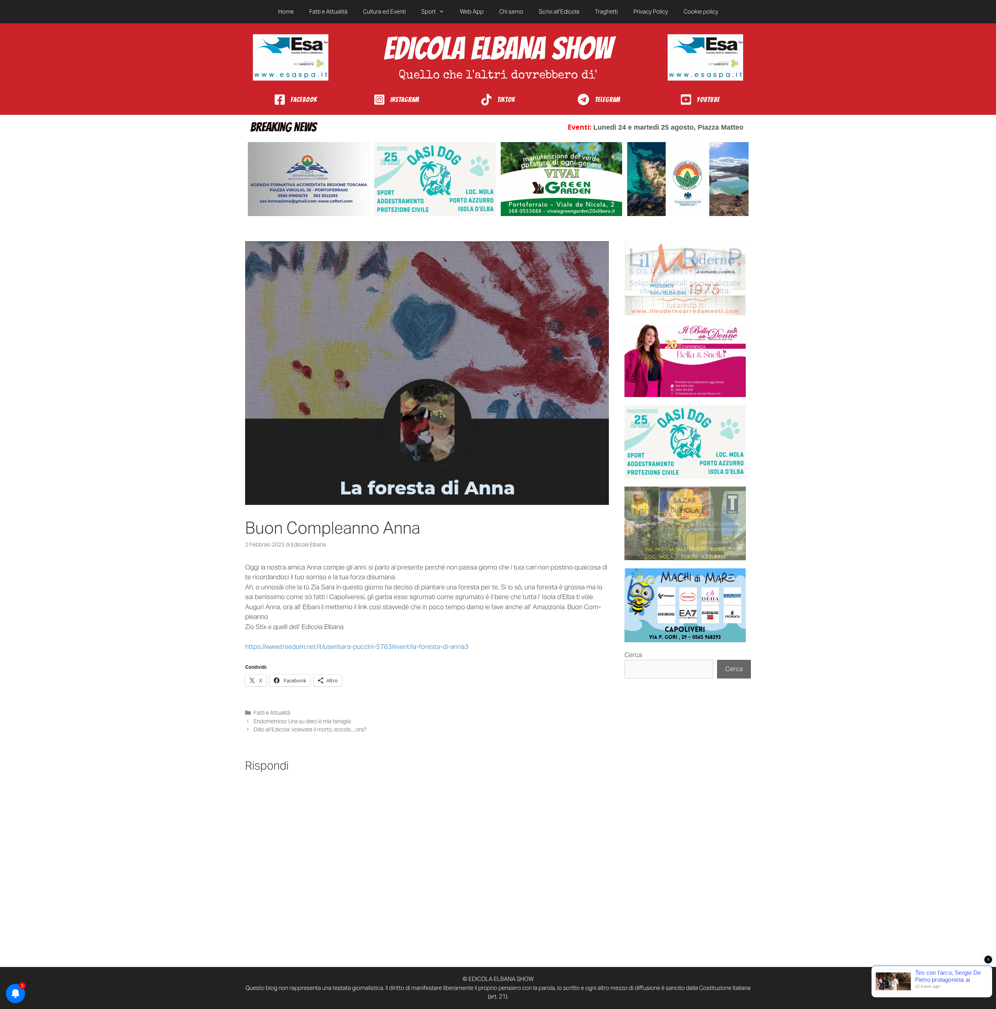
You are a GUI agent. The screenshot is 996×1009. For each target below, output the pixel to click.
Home (286, 11)
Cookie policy (701, 11)
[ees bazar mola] (685, 524)
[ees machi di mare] (685, 605)
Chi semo (511, 11)
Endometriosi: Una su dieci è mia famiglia (302, 721)
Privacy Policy (650, 11)
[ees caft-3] (308, 179)
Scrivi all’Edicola (559, 11)
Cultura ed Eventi (384, 11)
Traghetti (606, 11)
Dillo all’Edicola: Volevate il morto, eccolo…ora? (311, 729)
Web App (472, 11)
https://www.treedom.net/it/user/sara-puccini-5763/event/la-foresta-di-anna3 (356, 646)
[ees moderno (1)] (685, 278)
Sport (428, 11)
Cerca (633, 654)
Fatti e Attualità (328, 11)
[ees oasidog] (685, 442)
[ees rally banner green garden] (561, 179)
